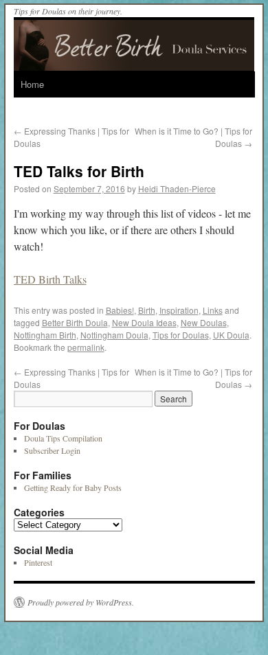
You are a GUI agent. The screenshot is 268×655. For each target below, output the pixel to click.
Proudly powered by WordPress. (80, 602)
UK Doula (231, 335)
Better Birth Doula (75, 322)
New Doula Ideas (144, 322)
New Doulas (204, 322)
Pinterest (38, 562)
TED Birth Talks (50, 279)
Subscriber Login (52, 450)
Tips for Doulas (181, 335)
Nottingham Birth (45, 335)
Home (32, 84)
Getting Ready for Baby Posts (73, 487)
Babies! (120, 310)
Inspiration (179, 310)
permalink (85, 347)
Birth (146, 310)
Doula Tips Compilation (63, 438)
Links (213, 310)
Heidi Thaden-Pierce (177, 188)
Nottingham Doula (114, 335)
